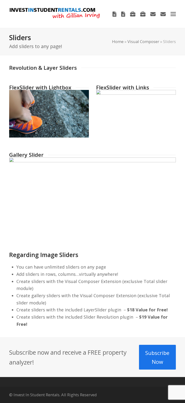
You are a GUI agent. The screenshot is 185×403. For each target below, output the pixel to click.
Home (118, 41)
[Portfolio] (132, 14)
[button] (173, 14)
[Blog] (114, 14)
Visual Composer (143, 41)
